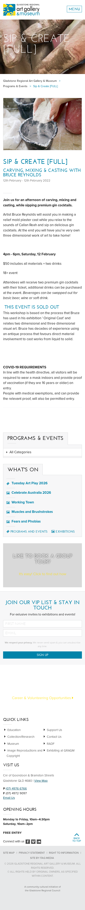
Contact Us (54, 737)
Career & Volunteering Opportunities (42, 698)
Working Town (23, 502)
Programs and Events (29, 531)
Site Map (9, 852)
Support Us (54, 730)
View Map (41, 781)
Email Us (9, 798)
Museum (13, 744)
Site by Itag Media (42, 858)
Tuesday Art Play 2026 (29, 483)
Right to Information (64, 852)
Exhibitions (65, 531)
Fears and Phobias (26, 521)
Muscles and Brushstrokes (32, 512)
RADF (50, 744)
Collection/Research (20, 737)
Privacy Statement (32, 852)
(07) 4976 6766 (16, 788)
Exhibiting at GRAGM (60, 750)
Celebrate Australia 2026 (31, 492)
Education (14, 730)
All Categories (20, 452)
